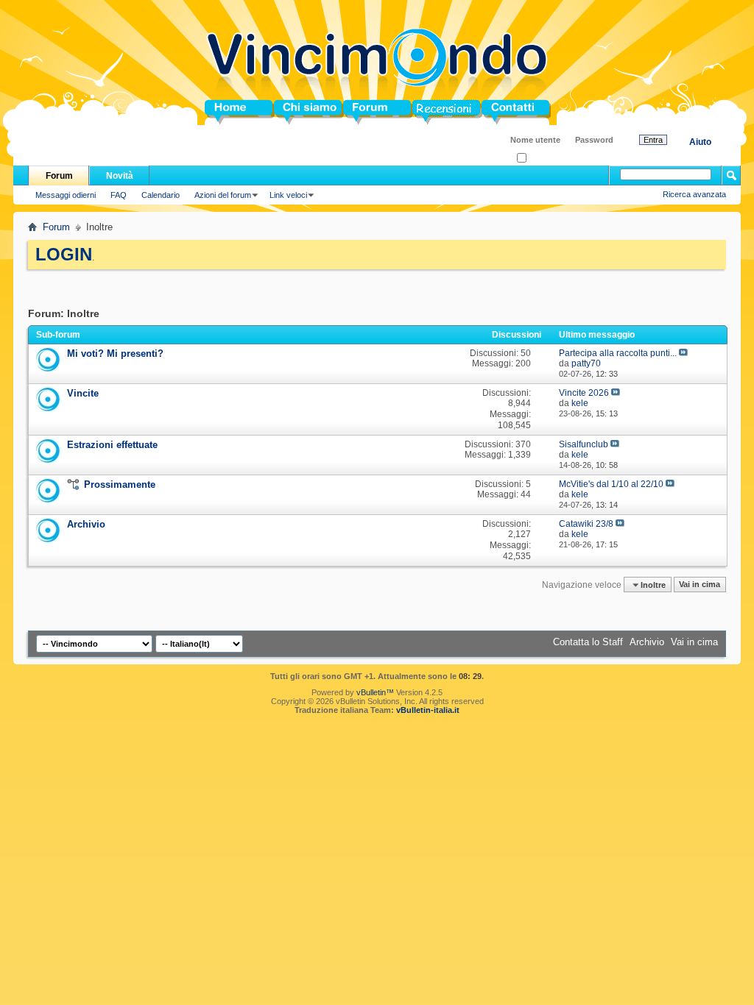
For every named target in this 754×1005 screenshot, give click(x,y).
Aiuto (700, 142)
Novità (119, 176)
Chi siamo (297, 112)
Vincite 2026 (584, 393)
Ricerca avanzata (694, 194)
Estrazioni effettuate (112, 444)
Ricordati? (544, 159)
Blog (423, 112)
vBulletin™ (375, 692)
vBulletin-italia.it (427, 710)
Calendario (160, 195)
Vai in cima (699, 584)
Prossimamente (119, 484)
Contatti (499, 112)
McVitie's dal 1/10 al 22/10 (611, 484)
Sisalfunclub (583, 444)
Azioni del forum (222, 195)
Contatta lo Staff (588, 641)
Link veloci (288, 195)
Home (218, 112)
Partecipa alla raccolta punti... (618, 353)
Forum (358, 112)
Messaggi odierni (65, 195)
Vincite (83, 393)
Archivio (86, 524)
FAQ (118, 195)
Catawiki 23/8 (586, 524)
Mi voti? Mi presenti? (115, 353)
